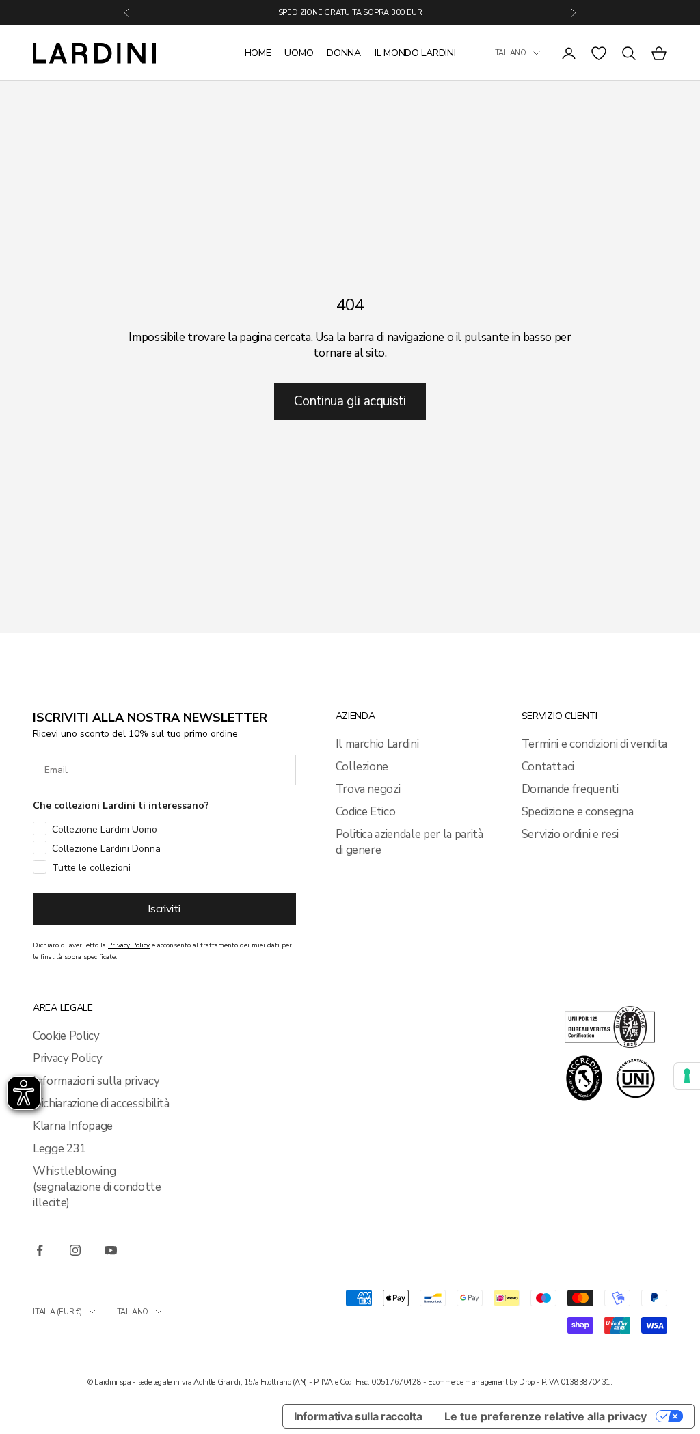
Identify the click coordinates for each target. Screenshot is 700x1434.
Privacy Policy (67, 1058)
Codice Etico (366, 812)
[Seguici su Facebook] (39, 1250)
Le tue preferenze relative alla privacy (545, 1416)
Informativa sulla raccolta (358, 1416)
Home (258, 52)
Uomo (298, 52)
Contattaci (548, 766)
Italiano (509, 53)
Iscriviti (164, 909)
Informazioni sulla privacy (96, 1081)
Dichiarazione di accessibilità (101, 1103)
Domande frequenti (570, 789)
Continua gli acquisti (349, 401)
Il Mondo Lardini (415, 52)
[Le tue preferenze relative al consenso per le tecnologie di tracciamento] (687, 1076)
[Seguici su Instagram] (75, 1250)
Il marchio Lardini (377, 744)
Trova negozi (368, 789)
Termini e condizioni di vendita (594, 744)
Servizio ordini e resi (570, 834)
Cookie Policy (66, 1036)
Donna (344, 52)
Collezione (362, 766)
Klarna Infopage (73, 1126)
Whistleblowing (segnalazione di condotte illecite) (97, 1186)
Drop (527, 1382)
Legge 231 (59, 1148)
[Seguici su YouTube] (111, 1250)
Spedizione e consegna (578, 812)
